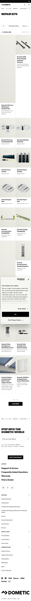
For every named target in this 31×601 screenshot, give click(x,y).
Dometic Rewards (6, 499)
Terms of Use (4, 543)
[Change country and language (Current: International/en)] (29, 1)
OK (15, 314)
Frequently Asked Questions (14, 472)
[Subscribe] (28, 439)
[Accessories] (3, 26)
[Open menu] (29, 5)
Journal (3, 516)
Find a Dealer (7, 480)
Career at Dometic (11, 570)
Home (2, 8)
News (8, 566)
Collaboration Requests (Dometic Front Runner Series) (14, 511)
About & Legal (5, 531)
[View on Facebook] (8, 488)
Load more (15, 404)
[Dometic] (6, 4)
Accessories (23, 8)
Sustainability (5, 559)
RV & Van (8, 8)
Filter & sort (7, 32)
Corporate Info (6, 547)
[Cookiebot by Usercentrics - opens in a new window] (18, 279)
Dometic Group (11, 551)
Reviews (3, 528)
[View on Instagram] (3, 488)
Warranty (5, 476)
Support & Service (9, 468)
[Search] (25, 5)
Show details (22, 308)
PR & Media (10, 563)
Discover (4, 495)
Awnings (15, 8)
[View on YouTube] (12, 488)
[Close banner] (28, 279)
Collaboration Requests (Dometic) (10, 506)
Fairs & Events (5, 524)
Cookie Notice (5, 539)
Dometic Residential (12, 520)
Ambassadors (5, 503)
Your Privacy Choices (14, 320)
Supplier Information (7, 555)
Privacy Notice (5, 535)
